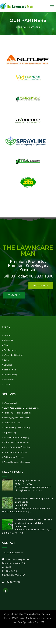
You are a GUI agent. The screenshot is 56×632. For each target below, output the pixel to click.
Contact (8, 384)
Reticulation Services (14, 457)
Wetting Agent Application (16, 417)
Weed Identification (13, 355)
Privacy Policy (10, 374)
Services (8, 364)
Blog (6, 345)
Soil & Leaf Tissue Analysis (16, 442)
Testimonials (10, 369)
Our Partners (10, 350)
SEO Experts (18, 618)
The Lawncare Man (35, 618)
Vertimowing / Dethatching (17, 427)
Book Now (9, 379)
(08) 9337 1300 (13, 581)
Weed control (10, 403)
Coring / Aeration (12, 422)
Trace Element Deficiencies (17, 447)
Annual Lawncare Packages (17, 462)
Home (19, 27)
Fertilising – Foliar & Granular (18, 412)
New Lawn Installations (15, 452)
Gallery (7, 360)
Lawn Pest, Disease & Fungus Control (22, 407)
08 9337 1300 (41, 276)
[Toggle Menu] (52, 7)
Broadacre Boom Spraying (16, 437)
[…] (42, 490)
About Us (8, 340)
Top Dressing (10, 432)
